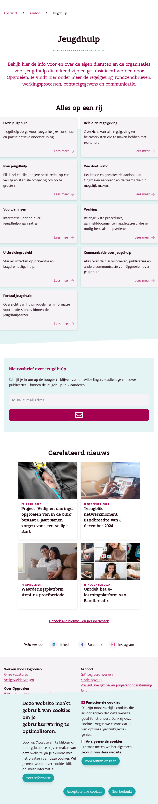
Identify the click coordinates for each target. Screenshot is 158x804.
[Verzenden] (79, 415)
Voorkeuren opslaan (100, 761)
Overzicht (10, 13)
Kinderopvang (91, 680)
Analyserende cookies (104, 741)
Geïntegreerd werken (97, 674)
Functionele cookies (103, 702)
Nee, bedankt (122, 791)
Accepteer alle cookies (84, 791)
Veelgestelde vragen (19, 680)
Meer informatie (38, 778)
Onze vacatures (16, 674)
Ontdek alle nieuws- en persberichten (79, 621)
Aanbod (35, 13)
